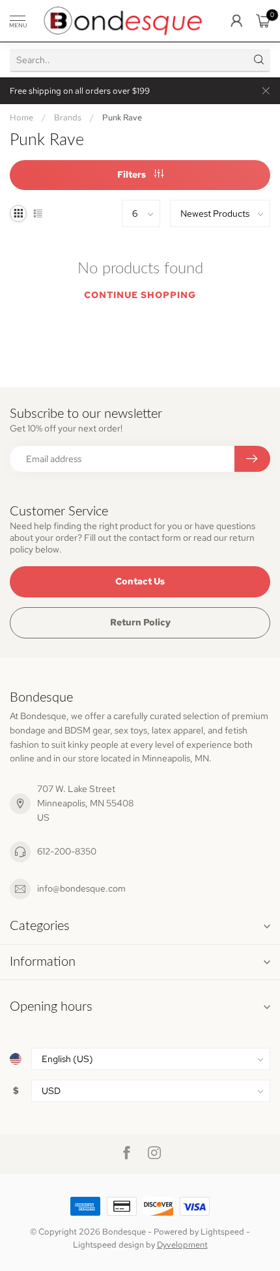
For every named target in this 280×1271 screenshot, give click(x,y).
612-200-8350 (66, 851)
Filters (132, 174)
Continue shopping (140, 295)
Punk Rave (122, 117)
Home (21, 117)
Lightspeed (222, 1231)
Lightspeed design (108, 1244)
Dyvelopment (182, 1244)
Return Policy (140, 622)
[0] (263, 21)
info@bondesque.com (81, 888)
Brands (67, 117)
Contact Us (140, 581)
